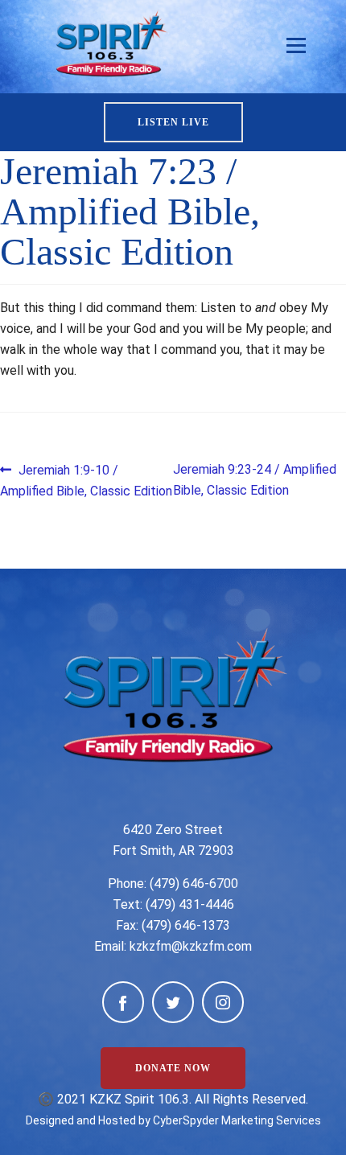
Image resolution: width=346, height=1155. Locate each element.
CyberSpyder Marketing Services (237, 1120)
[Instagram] (223, 1002)
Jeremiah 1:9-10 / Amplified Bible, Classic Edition (86, 480)
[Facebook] (123, 1002)
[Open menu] (296, 45)
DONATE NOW (173, 1068)
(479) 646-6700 (194, 883)
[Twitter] (173, 1002)
